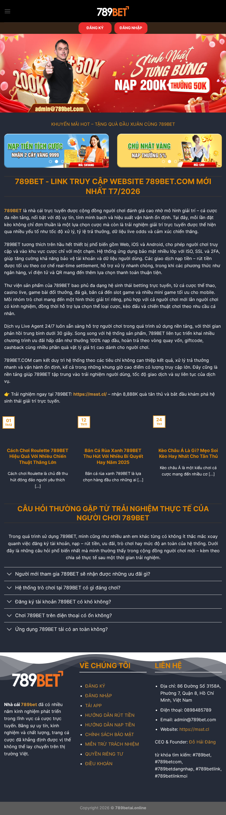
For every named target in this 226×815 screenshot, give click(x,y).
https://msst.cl (194, 729)
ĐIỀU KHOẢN (98, 763)
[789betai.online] (113, 11)
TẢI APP (93, 705)
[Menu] (7, 11)
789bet (29, 704)
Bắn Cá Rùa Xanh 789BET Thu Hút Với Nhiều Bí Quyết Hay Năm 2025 (113, 456)
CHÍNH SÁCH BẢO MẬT (109, 734)
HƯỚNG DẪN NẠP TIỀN (110, 725)
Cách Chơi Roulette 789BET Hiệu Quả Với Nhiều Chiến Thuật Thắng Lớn (37, 456)
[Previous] (13, 152)
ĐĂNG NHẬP (131, 28)
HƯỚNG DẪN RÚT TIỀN (109, 715)
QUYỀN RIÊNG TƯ (104, 754)
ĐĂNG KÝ (95, 28)
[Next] (100, 152)
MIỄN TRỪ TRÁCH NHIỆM (112, 744)
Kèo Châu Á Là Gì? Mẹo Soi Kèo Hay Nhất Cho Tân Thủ (188, 453)
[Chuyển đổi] (9, 575)
